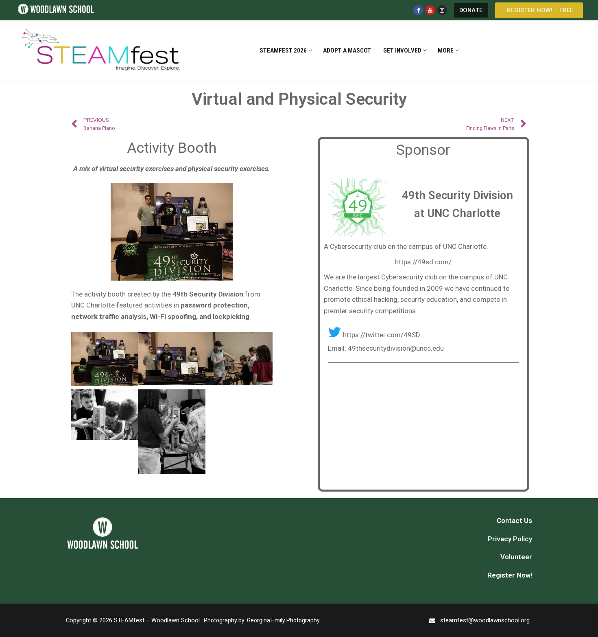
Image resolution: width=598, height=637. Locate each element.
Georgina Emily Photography (283, 620)
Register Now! (509, 575)
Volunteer (516, 557)
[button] (539, 10)
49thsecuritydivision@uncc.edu (396, 348)
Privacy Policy (510, 539)
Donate (471, 10)
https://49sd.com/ (423, 262)
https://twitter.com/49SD (381, 335)
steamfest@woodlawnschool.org (485, 620)
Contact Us (514, 520)
